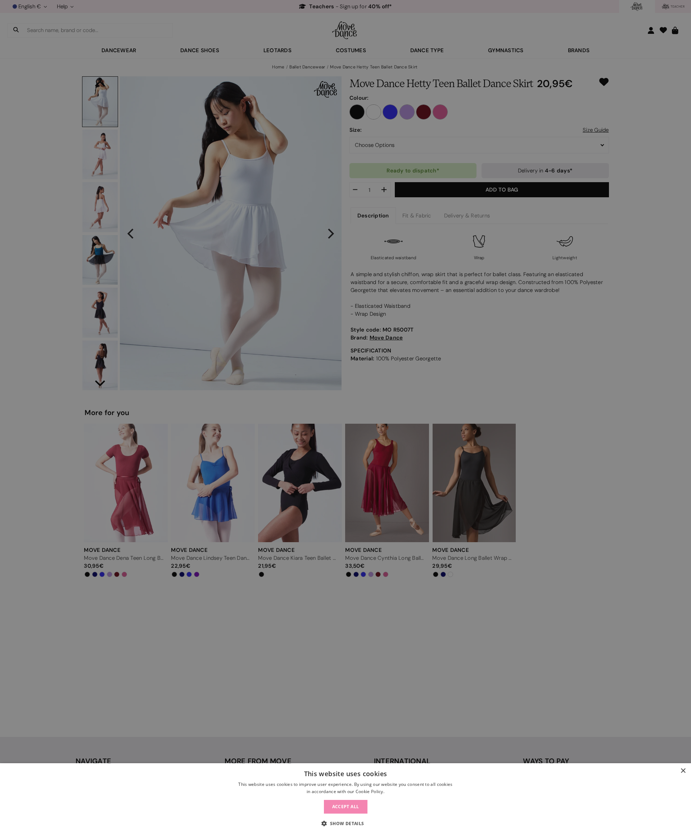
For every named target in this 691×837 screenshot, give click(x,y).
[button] (345, 823)
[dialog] (345, 800)
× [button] (683, 771)
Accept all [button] (345, 807)
